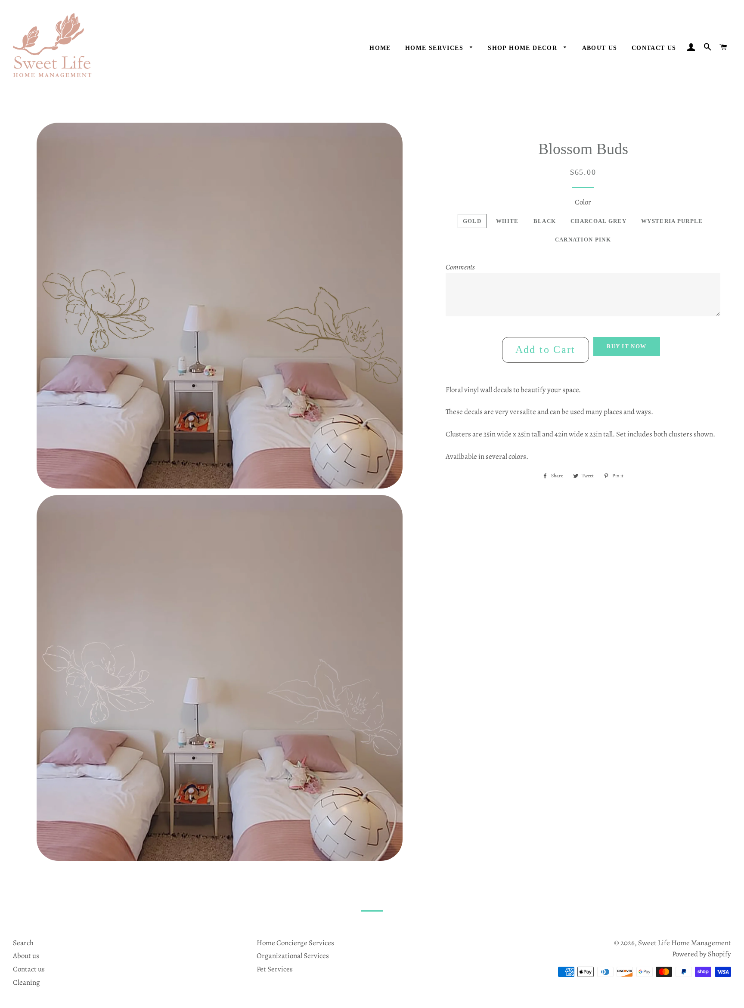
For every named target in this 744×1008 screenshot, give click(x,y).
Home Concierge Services (295, 943)
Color (583, 202)
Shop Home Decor (523, 48)
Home (380, 48)
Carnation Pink (583, 239)
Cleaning (26, 982)
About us (26, 956)
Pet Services (275, 969)
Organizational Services (293, 956)
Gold (472, 221)
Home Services (435, 48)
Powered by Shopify (701, 954)
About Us (599, 48)
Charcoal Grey (598, 221)
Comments (460, 267)
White (507, 221)
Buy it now (626, 346)
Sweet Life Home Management (684, 943)
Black (544, 221)
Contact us (654, 48)
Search (23, 943)
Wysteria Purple (672, 221)
